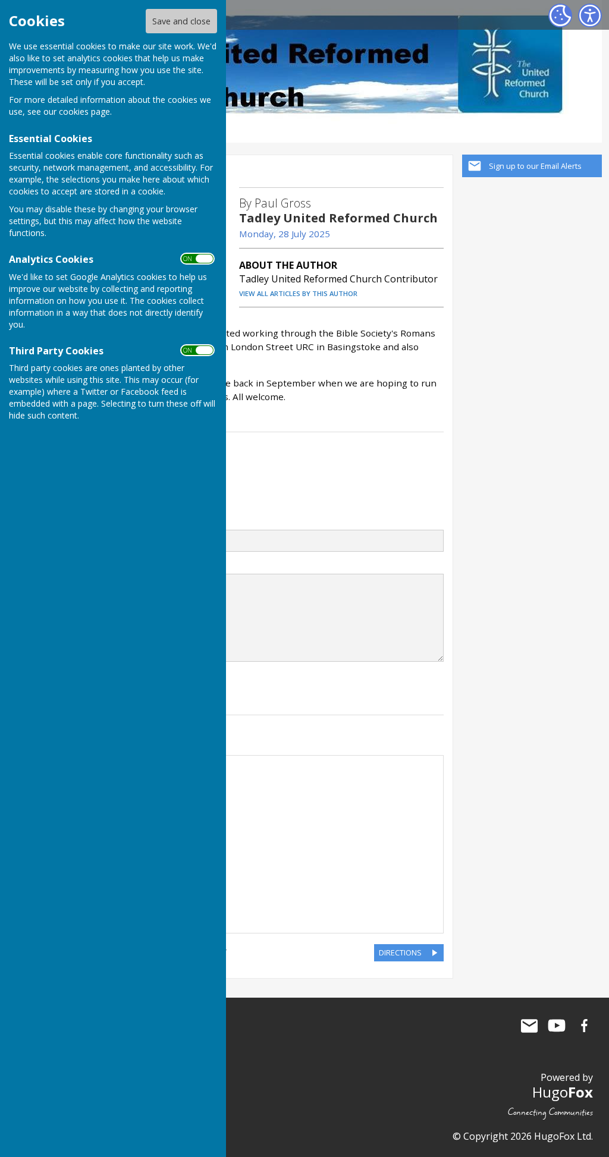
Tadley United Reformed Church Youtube (557, 1026)
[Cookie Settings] (560, 15)
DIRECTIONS (400, 952)
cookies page (84, 111)
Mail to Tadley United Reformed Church (529, 1026)
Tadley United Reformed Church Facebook (584, 1026)
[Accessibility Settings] (590, 15)
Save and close (181, 21)
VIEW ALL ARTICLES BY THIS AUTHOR (298, 293)
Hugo (562, 1092)
